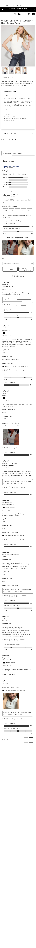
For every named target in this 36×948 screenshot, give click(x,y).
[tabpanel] (18, 449)
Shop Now (15, 10)
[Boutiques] (7, 14)
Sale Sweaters (8, 18)
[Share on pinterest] (15, 139)
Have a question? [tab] (17, 153)
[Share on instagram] (12, 139)
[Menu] (2, 14)
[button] (33, 14)
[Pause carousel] (34, 10)
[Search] (29, 14)
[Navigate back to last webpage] (2, 18)
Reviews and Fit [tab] (6, 153)
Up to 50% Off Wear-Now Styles (18, 8)
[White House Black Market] (17, 14)
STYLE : (6, 95)
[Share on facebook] (9, 139)
